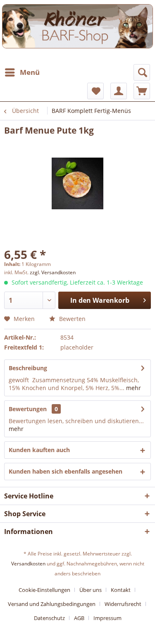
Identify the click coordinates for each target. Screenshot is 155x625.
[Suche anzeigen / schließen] (142, 72)
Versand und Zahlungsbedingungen (51, 604)
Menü (30, 72)
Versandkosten (28, 563)
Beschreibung (28, 368)
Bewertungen (28, 409)
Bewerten (71, 319)
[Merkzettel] (95, 91)
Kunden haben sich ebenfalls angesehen (65, 471)
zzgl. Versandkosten (53, 272)
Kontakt (121, 590)
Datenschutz (49, 618)
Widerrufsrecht (123, 604)
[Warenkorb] (142, 91)
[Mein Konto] (118, 91)
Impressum (107, 618)
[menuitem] (22, 72)
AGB (79, 618)
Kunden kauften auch (39, 450)
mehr (132, 388)
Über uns (90, 590)
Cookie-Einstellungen (44, 590)
